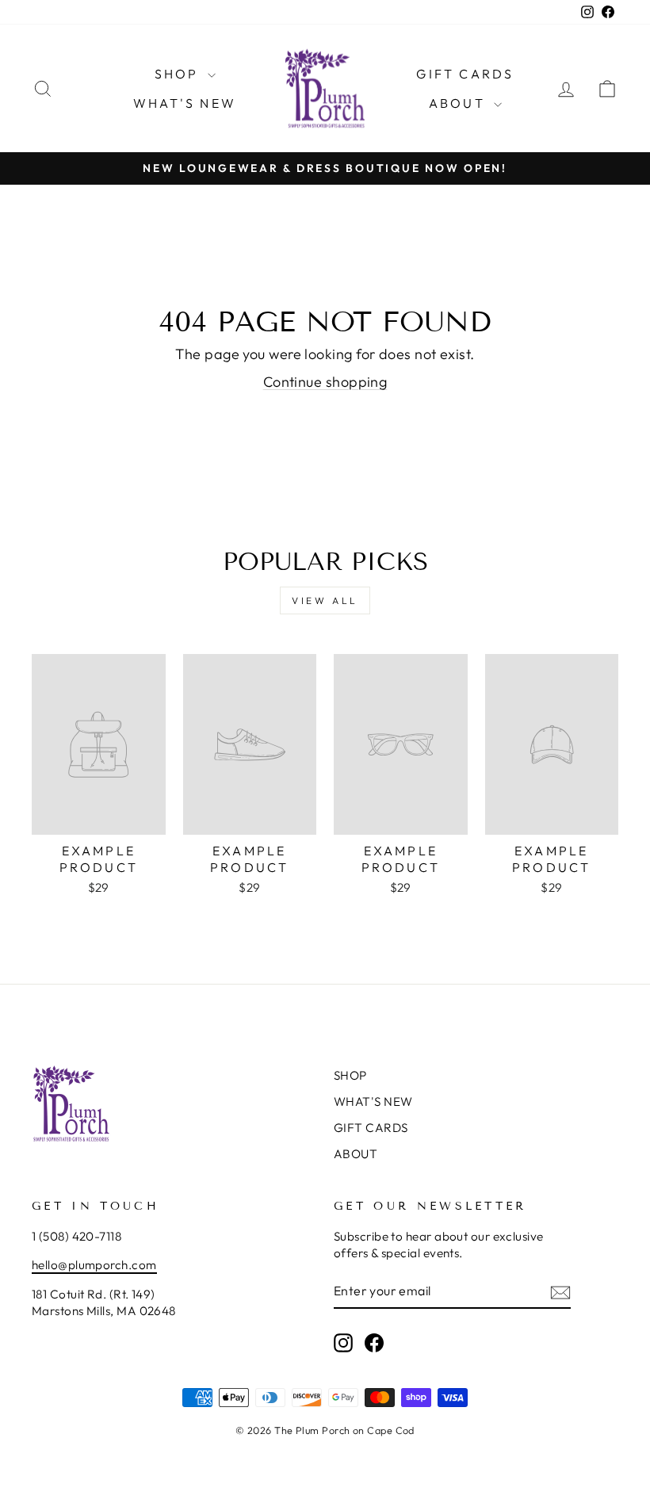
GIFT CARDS (465, 74)
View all (325, 600)
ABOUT (459, 103)
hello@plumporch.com (94, 1264)
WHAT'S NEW (184, 103)
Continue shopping (325, 382)
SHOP (179, 74)
